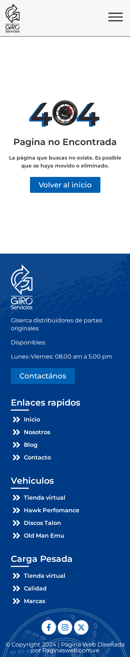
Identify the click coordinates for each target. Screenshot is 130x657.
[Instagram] (65, 627)
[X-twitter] (81, 627)
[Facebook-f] (49, 627)
